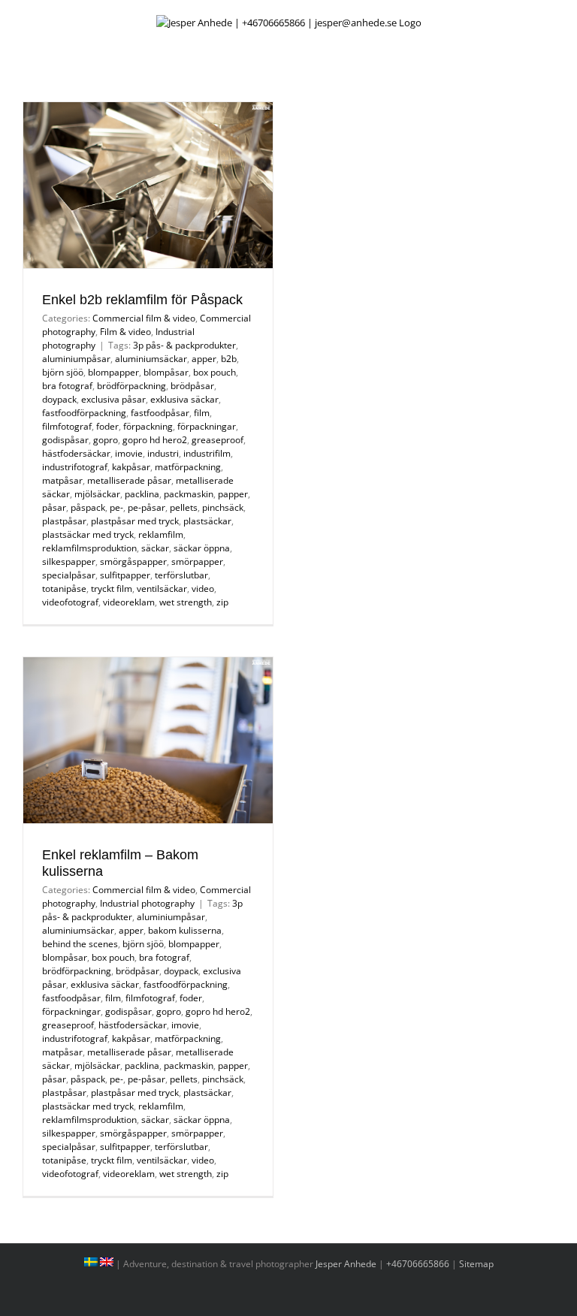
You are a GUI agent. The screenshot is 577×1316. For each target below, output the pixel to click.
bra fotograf (67, 385)
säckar (155, 548)
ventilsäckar (162, 588)
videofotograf (70, 602)
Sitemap (476, 1263)
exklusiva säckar (184, 399)
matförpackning (188, 466)
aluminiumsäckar (151, 358)
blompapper (113, 372)
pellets (184, 507)
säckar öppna (202, 548)
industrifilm (207, 453)
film (202, 412)
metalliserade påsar (129, 480)
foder (107, 426)
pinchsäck (222, 507)
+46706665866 (417, 1263)
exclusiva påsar (113, 399)
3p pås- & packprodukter (184, 345)
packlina (142, 493)
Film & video (125, 331)
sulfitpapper (125, 575)
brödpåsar (192, 385)
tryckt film (111, 588)
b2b (229, 358)
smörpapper (197, 561)
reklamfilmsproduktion (89, 548)
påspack (88, 507)
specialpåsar (68, 575)
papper (233, 493)
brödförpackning (131, 385)
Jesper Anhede (346, 1263)
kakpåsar (131, 466)
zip (222, 602)
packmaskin (188, 493)
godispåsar (65, 439)
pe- (116, 507)
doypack (59, 399)
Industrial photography (147, 903)
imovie (129, 453)
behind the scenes (80, 943)
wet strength (185, 602)
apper (204, 358)
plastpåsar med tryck (135, 521)
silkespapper (68, 561)
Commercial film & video (143, 318)
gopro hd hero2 (154, 439)
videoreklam (129, 602)
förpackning (148, 426)
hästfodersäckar (76, 453)
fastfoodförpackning (84, 412)
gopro (105, 439)
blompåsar (166, 372)
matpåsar (62, 480)
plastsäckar (207, 521)
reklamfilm (160, 534)
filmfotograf (67, 426)
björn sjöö (62, 372)
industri (163, 453)
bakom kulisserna (185, 930)
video (203, 588)
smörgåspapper (133, 561)
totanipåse (64, 588)
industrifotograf (74, 466)
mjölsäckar (97, 493)
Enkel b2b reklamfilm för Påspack (142, 299)
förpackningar (206, 426)
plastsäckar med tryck (88, 534)
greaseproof (217, 439)
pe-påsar (146, 507)
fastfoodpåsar (160, 412)
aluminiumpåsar (76, 358)
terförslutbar (181, 575)
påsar (54, 507)
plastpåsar (64, 521)
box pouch (214, 372)
